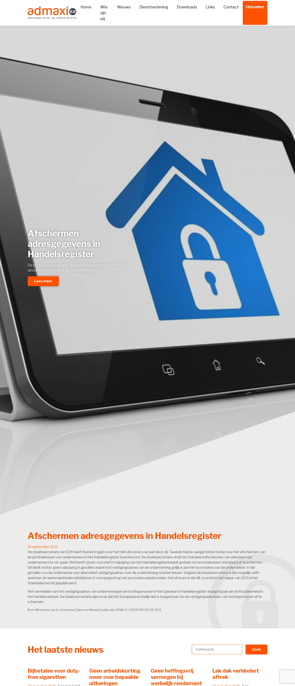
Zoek (256, 649)
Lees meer (43, 281)
